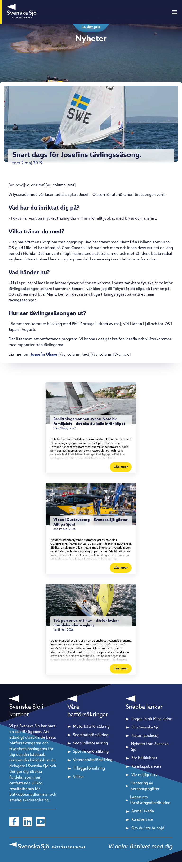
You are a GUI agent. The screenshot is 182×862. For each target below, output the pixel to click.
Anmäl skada (142, 811)
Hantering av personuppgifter (145, 786)
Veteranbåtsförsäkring (93, 760)
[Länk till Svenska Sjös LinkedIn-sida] (27, 821)
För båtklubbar (144, 758)
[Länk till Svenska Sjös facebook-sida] (14, 821)
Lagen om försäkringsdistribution (150, 800)
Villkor (78, 777)
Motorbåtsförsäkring (91, 727)
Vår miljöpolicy (144, 775)
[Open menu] (174, 12)
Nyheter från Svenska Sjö (149, 747)
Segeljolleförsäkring (90, 743)
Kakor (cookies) (145, 736)
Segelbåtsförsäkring (91, 735)
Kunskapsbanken (146, 767)
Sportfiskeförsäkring (91, 752)
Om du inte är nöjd (147, 828)
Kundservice (142, 820)
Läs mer (121, 467)
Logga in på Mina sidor (151, 719)
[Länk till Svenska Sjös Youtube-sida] (41, 821)
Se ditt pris (91, 27)
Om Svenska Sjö (145, 727)
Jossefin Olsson (45, 354)
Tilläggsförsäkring (89, 769)
